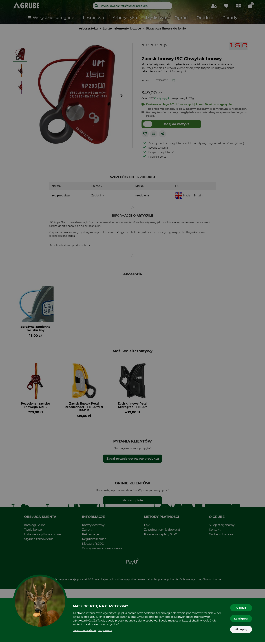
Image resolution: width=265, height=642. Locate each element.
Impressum (105, 630)
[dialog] (132, 321)
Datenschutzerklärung (85, 630)
